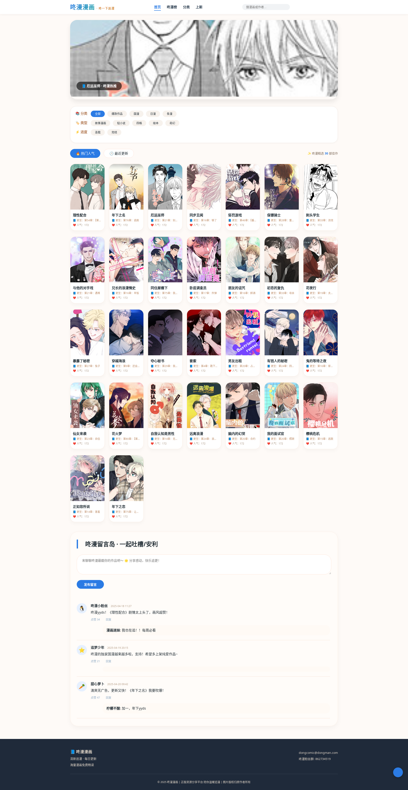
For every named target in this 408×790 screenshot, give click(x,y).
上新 (199, 7)
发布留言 (90, 584)
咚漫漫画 (92, 7)
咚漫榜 (172, 7)
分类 (186, 7)
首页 (157, 7)
